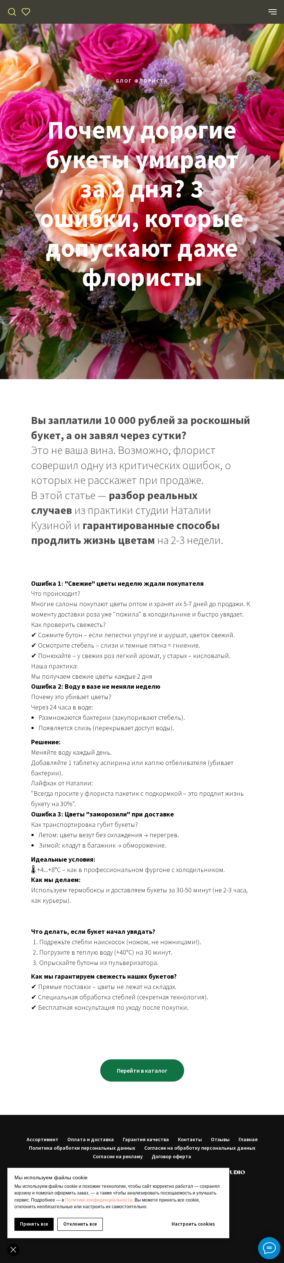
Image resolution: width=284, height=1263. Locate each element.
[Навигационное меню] (272, 11)
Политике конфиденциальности (98, 1200)
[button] (11, 11)
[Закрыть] (13, 1250)
